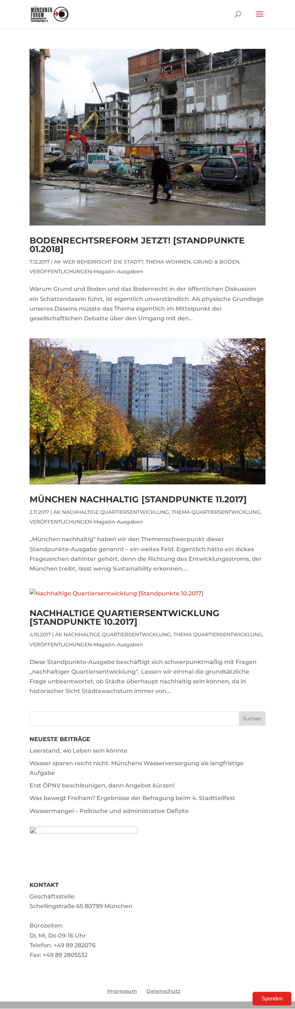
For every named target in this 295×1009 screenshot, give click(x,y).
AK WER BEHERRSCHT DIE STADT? (98, 262)
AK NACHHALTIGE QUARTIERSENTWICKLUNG (111, 512)
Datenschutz (163, 991)
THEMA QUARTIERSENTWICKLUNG (216, 512)
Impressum (122, 991)
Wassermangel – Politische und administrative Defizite (109, 811)
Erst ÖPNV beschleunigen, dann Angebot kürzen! (102, 785)
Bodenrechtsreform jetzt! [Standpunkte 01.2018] (137, 244)
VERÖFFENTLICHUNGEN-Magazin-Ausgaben (86, 271)
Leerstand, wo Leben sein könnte (78, 750)
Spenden (272, 998)
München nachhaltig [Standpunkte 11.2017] (138, 499)
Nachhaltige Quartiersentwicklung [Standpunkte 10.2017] (124, 617)
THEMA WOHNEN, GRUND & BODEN (192, 262)
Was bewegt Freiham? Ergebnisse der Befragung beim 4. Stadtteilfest (132, 798)
